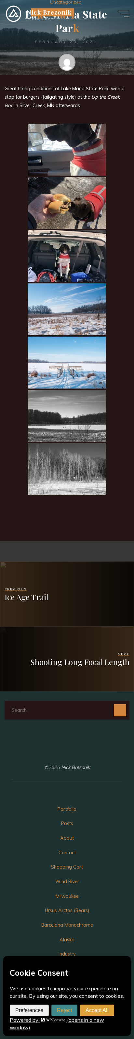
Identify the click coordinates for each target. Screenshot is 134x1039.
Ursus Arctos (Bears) (67, 910)
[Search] (120, 710)
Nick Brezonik (49, 12)
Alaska (67, 940)
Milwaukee (67, 896)
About (67, 838)
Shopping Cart (67, 867)
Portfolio (67, 809)
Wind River (67, 881)
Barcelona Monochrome (67, 925)
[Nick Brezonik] (13, 14)
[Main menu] (123, 14)
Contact (67, 853)
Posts (67, 823)
